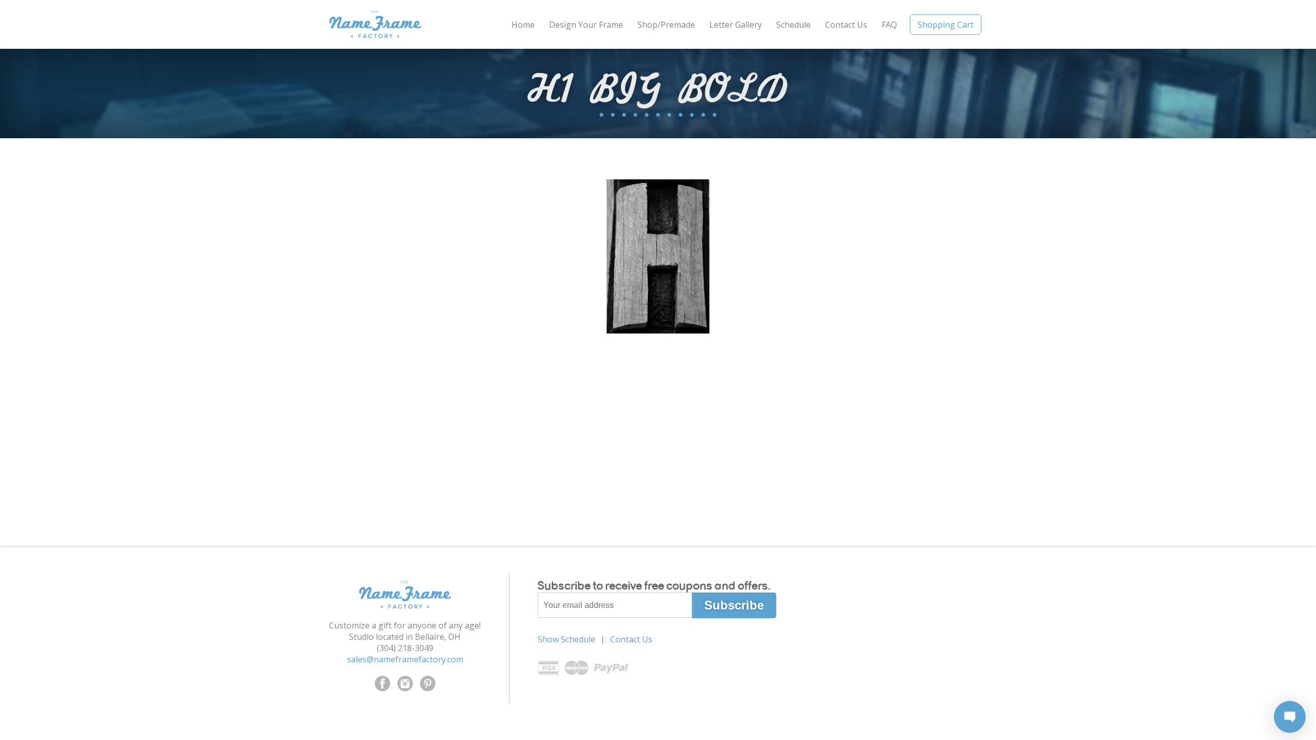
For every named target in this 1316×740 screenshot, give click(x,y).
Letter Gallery (735, 24)
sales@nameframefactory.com (405, 659)
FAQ (889, 24)
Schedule (793, 24)
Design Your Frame (586, 24)
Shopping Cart (946, 24)
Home (523, 24)
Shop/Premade (666, 24)
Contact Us (846, 24)
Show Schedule (566, 639)
